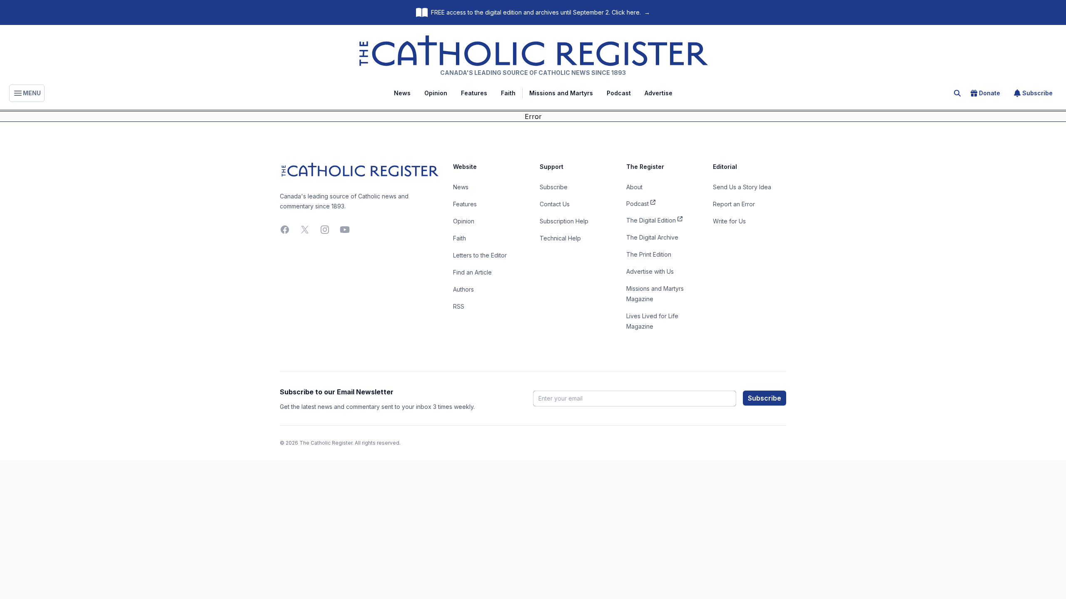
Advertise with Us (650, 271)
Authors (463, 289)
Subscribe (1037, 93)
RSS (458, 306)
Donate (989, 93)
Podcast (619, 93)
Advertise (658, 93)
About (634, 187)
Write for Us (729, 221)
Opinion (435, 93)
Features (474, 93)
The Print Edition (648, 254)
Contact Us (555, 204)
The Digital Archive (652, 237)
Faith (508, 93)
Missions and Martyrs (561, 93)
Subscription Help (564, 221)
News (402, 93)
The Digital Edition (651, 220)
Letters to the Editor (480, 255)
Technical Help (560, 238)
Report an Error (734, 204)
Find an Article (472, 272)
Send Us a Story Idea (742, 187)
